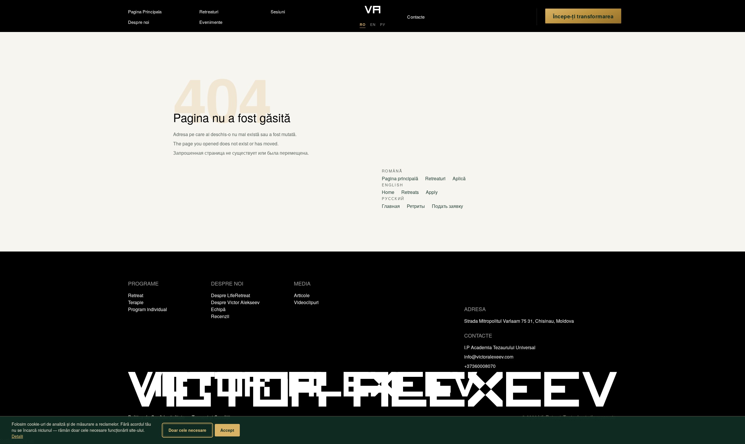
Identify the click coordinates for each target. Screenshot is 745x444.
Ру (382, 24)
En (373, 24)
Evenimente (211, 22)
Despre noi (138, 22)
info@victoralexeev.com (488, 356)
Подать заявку (447, 206)
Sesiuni (278, 11)
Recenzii (220, 316)
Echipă (218, 309)
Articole (302, 295)
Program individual (147, 309)
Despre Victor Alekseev (235, 302)
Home (388, 192)
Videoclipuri (306, 302)
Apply (432, 192)
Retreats (410, 192)
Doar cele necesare (187, 430)
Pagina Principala (145, 11)
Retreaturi (209, 11)
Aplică (459, 178)
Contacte (409, 17)
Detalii (17, 436)
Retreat (135, 295)
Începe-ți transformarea (583, 16)
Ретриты (416, 206)
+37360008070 (480, 366)
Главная (391, 206)
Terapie (135, 302)
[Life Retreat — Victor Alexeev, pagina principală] (372, 10)
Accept (227, 430)
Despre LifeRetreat (230, 295)
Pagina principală (400, 178)
